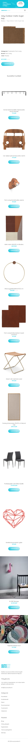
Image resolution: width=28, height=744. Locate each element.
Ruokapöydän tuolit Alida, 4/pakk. (14, 483)
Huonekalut (4, 696)
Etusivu (3, 21)
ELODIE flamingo (14, 601)
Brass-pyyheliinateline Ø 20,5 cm (14, 288)
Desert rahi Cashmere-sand (14, 379)
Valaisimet (4, 711)
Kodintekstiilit (4, 699)
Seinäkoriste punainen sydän (14, 542)
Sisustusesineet (5, 705)
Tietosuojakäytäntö (6, 730)
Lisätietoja (7, 64)
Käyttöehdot (4, 727)
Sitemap (3, 732)
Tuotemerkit (11, 51)
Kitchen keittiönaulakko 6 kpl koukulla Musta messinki (14, 110)
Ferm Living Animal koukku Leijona (14, 200)
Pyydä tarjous (20, 3)
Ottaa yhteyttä (5, 724)
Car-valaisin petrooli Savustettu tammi (14, 156)
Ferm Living (18, 51)
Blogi (2, 721)
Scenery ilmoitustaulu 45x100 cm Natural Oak (14, 424)
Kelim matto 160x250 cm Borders (14, 244)
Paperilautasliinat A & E (14, 645)
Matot (2, 702)
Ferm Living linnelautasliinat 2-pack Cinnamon (14, 333)
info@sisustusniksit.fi (6, 687)
